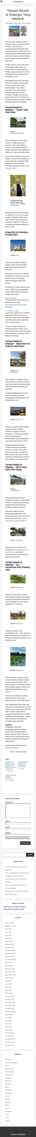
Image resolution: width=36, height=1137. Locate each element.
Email (7, 827)
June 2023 (8, 984)
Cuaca (7, 1065)
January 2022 (9, 1036)
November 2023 (10, 972)
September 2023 (10, 975)
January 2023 (9, 999)
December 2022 (10, 1002)
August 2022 (9, 1014)
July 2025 (8, 929)
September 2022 (10, 1011)
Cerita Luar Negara (11, 1062)
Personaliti (8, 1093)
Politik (7, 1096)
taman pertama (18, 215)
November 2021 (10, 1042)
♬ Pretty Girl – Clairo (11, 311)
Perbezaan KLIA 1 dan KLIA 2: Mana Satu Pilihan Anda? (16, 893)
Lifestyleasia (20, 670)
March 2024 (9, 966)
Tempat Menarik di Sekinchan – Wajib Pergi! (23, 763)
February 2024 (9, 969)
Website (8, 833)
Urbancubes (19, 540)
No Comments (26, 23)
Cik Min (18, 23)
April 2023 (8, 990)
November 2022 (10, 1005)
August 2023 (9, 978)
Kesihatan (8, 1081)
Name (7, 821)
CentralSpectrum (15, 490)
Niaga (7, 1087)
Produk (7, 1099)
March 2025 (9, 941)
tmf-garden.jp (14, 205)
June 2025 (8, 932)
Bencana (8, 1059)
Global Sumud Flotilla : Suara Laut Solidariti (16, 880)
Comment (9, 802)
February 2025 (9, 944)
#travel (24, 305)
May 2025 (8, 935)
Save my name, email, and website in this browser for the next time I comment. (17, 837)
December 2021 (10, 1039)
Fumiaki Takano (11, 168)
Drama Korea (9, 1069)
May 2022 (8, 1024)
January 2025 (9, 947)
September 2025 (10, 926)
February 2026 (9, 923)
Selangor (8, 1102)
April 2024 (8, 962)
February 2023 (9, 996)
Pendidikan (8, 1090)
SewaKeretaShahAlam (17, 133)
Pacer (17, 255)
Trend (7, 1117)
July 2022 (8, 1017)
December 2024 (10, 950)
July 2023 (8, 981)
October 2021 (9, 1045)
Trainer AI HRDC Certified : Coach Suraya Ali (16, 868)
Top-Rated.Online (14, 371)
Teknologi (8, 1111)
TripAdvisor (19, 587)
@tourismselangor (11, 298)
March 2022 (9, 1030)
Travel (7, 1114)
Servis (7, 1108)
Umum (7, 1120)
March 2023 (9, 993)
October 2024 (9, 956)
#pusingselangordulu (13, 305)
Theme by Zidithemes (18, 1134)
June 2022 (8, 1021)
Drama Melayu (9, 1072)
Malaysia (8, 1084)
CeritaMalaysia (12, 748)
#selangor (9, 307)
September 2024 (10, 959)
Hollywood (8, 1078)
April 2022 (8, 1027)
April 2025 (8, 938)
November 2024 (10, 953)
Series (7, 1105)
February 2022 (9, 1033)
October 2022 (9, 1008)
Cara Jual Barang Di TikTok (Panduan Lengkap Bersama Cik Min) (17, 874)
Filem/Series (9, 1075)
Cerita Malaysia (18, 1)
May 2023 (8, 987)
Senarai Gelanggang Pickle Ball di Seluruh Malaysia (15, 886)
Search (30, 855)
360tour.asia (19, 419)
